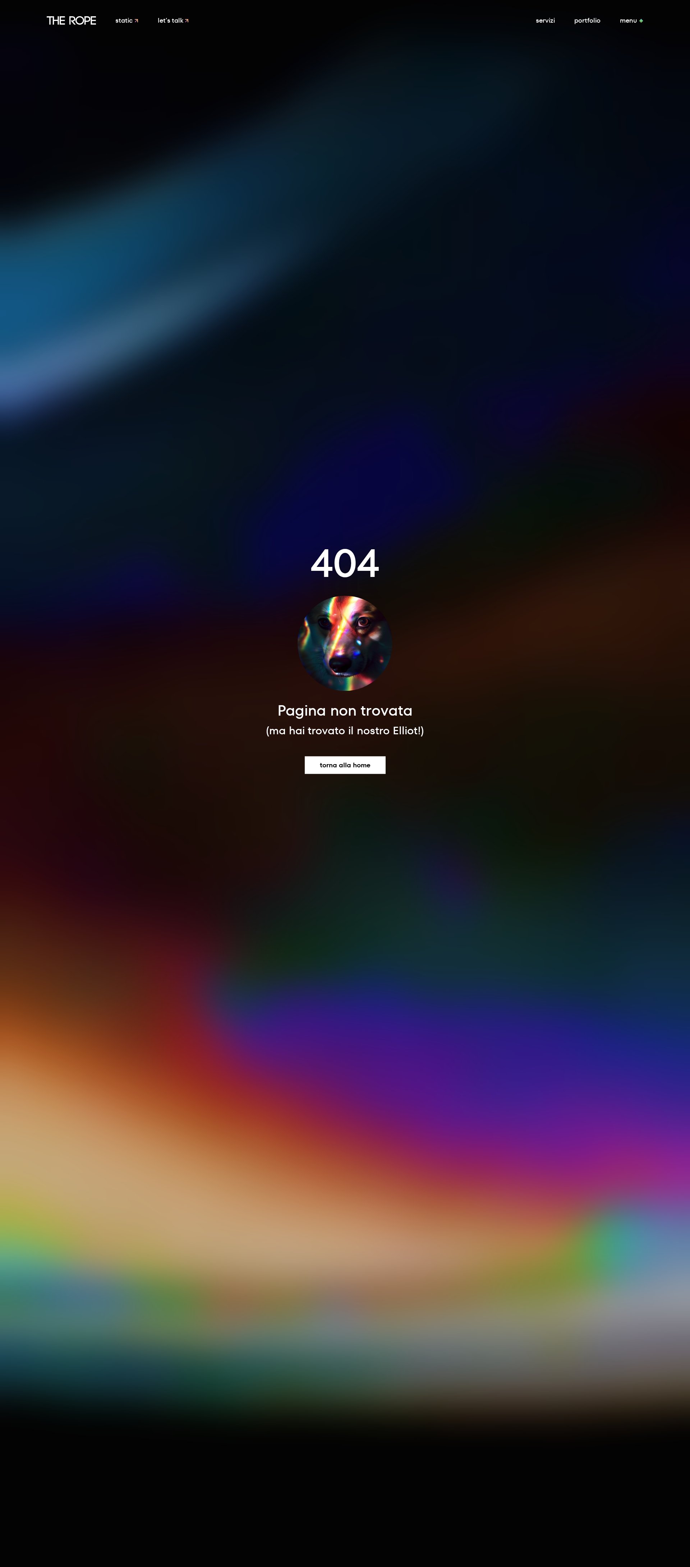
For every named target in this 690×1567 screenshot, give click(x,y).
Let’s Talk (171, 20)
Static (124, 20)
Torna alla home (345, 765)
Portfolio (587, 20)
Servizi (545, 20)
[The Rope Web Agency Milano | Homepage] (71, 20)
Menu (629, 20)
